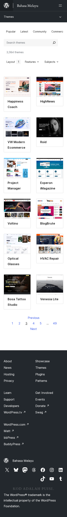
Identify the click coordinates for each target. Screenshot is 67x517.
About (8, 361)
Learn (7, 393)
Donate (42, 406)
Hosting (9, 374)
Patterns (41, 381)
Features (30, 61)
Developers (11, 406)
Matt (9, 431)
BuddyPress (14, 444)
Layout (13, 61)
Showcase (42, 361)
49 (55, 323)
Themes (9, 16)
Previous (33, 318)
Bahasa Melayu (23, 461)
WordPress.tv (15, 412)
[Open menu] (61, 5)
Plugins (40, 374)
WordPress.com (16, 424)
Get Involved (44, 393)
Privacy (9, 381)
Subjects (49, 61)
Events (40, 399)
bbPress (11, 437)
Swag (41, 412)
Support (9, 399)
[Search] (54, 42)
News (8, 367)
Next (33, 329)
